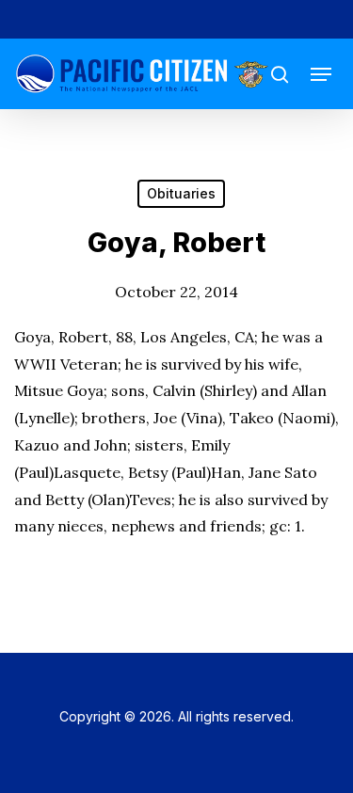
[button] (321, 74)
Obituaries (181, 193)
